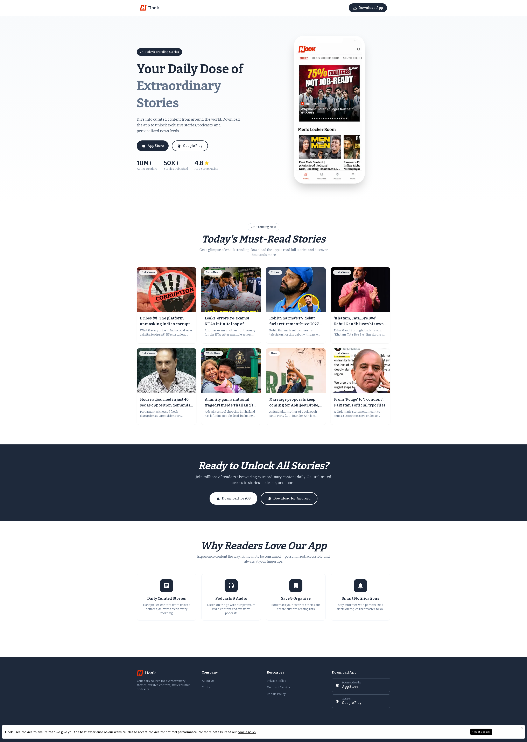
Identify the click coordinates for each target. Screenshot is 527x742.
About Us (208, 681)
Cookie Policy (276, 694)
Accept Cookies (481, 731)
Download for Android (291, 498)
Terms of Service (278, 687)
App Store (155, 146)
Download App (371, 8)
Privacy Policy (276, 681)
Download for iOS (236, 498)
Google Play (193, 146)
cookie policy (247, 732)
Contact (207, 687)
